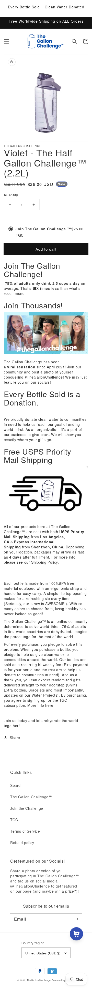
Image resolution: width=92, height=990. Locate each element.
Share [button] (15, 737)
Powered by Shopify (63, 980)
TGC (14, 819)
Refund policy (22, 842)
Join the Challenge (26, 808)
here (49, 705)
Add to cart (46, 249)
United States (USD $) (42, 953)
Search (16, 785)
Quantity (11, 194)
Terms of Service (25, 831)
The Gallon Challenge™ (31, 796)
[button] (6, 41)
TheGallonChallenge (39, 980)
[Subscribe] (76, 919)
